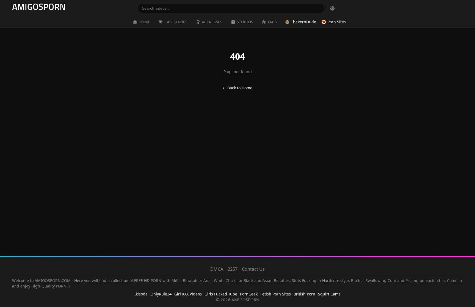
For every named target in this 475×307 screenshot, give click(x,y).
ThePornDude (303, 21)
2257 (233, 269)
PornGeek (249, 294)
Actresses (212, 21)
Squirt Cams (329, 294)
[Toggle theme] (332, 8)
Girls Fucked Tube (221, 294)
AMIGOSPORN (39, 7)
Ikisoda (141, 294)
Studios (245, 21)
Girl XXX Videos (188, 294)
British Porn (304, 294)
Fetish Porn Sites (275, 294)
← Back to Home (237, 87)
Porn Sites (336, 21)
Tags (272, 21)
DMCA (216, 269)
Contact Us (253, 269)
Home (144, 21)
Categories (175, 21)
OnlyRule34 (161, 294)
